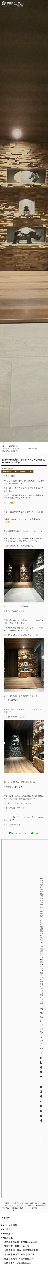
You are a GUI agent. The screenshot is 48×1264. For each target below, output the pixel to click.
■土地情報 (8, 1229)
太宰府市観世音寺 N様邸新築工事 (21, 1250)
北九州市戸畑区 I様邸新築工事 (19, 1254)
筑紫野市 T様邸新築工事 (16, 1246)
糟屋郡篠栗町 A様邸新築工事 (18, 1259)
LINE (36, 833)
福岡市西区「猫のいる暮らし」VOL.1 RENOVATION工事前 (35, 1205)
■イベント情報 (10, 1225)
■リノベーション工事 (23, 471)
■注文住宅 (8, 1238)
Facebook (16, 833)
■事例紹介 (7, 471)
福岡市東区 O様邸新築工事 (17, 1263)
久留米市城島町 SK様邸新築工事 (20, 1242)
